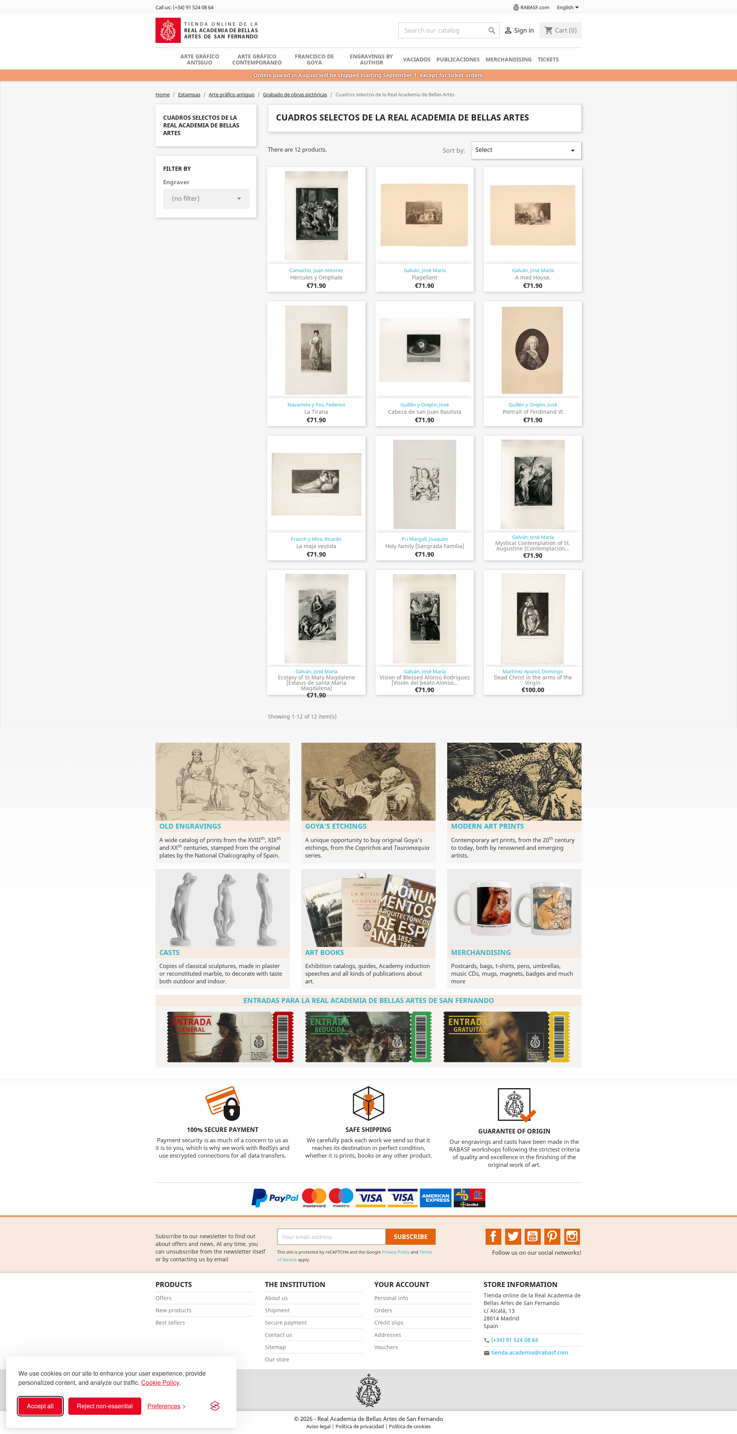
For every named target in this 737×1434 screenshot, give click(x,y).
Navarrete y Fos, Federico (316, 404)
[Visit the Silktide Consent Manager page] (215, 1406)
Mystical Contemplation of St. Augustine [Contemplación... (532, 545)
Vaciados (417, 59)
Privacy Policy (396, 1252)
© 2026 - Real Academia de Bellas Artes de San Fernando (368, 1418)
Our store (277, 1359)
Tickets (548, 59)
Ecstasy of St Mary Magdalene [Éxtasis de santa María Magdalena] (316, 683)
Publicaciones (458, 59)
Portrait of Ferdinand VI (533, 411)
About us (276, 1298)
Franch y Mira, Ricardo (316, 538)
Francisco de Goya (314, 59)
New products (173, 1310)
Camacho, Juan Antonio (316, 270)
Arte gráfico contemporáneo (257, 59)
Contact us (278, 1334)
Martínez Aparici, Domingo (532, 671)
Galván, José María (425, 270)
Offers (163, 1298)
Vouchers (386, 1347)
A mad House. (533, 277)
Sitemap (275, 1347)
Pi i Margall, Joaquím (425, 538)
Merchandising (509, 59)
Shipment (277, 1310)
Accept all (40, 1405)
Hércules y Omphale (316, 277)
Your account (401, 1284)
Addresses (387, 1334)
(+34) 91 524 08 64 (514, 1339)
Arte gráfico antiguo (199, 59)
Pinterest (552, 1237)
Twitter (513, 1237)
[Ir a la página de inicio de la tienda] (368, 1390)
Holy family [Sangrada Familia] (424, 546)
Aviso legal (319, 1426)
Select (526, 150)
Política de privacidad (360, 1426)
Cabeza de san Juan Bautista (424, 411)
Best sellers (170, 1322)
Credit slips (388, 1322)
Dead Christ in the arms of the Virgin (533, 680)
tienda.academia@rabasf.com (529, 1352)
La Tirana (316, 411)
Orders (383, 1310)
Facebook (494, 1237)
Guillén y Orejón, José (424, 404)
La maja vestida (316, 546)
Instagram (572, 1237)
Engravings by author (371, 59)
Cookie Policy (160, 1382)
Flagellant (424, 277)
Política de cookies (410, 1426)
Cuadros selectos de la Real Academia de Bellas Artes (201, 125)
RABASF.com (535, 7)
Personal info (391, 1298)
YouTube (533, 1237)
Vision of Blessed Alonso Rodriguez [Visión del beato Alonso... (425, 680)
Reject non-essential (105, 1405)
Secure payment (286, 1322)
